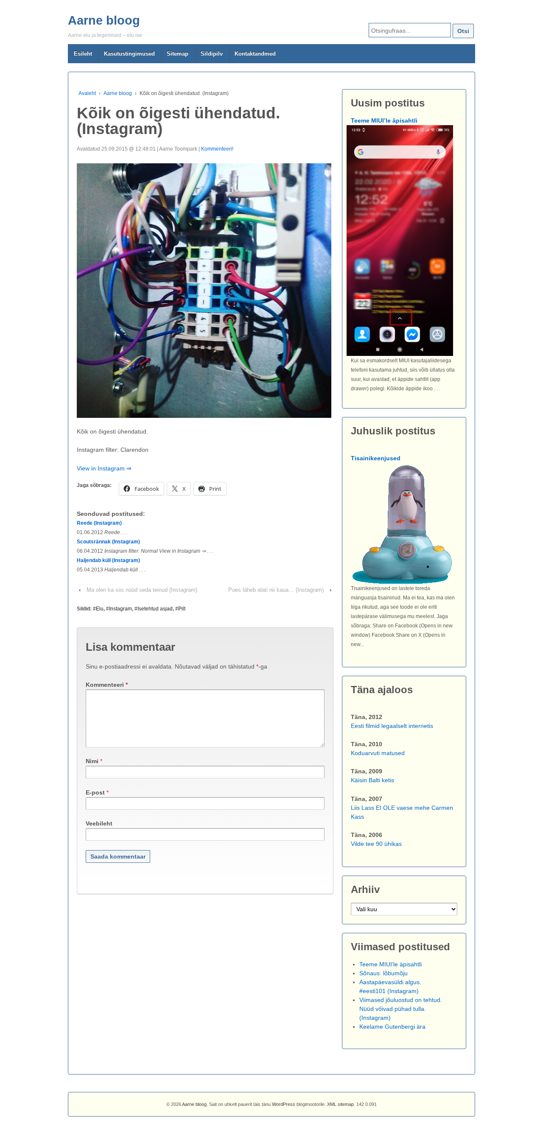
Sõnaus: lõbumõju (383, 973)
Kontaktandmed (255, 53)
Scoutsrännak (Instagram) (108, 542)
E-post (95, 792)
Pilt (181, 609)
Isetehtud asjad (155, 609)
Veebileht (99, 823)
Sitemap (177, 53)
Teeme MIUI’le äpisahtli (384, 120)
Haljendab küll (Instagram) (108, 560)
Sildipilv (212, 53)
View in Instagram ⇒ (104, 468)
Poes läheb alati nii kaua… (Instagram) (276, 590)
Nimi (92, 761)
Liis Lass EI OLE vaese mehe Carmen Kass (402, 812)
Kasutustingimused (129, 53)
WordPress (283, 1104)
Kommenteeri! (217, 149)
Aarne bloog (104, 20)
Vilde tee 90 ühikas (376, 843)
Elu (100, 609)
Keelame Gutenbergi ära (392, 1026)
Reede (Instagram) (99, 523)
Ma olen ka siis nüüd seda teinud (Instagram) (142, 590)
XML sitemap (340, 1104)
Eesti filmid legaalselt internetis (392, 725)
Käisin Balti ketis (372, 780)
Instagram (120, 609)
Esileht (83, 53)
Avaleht (87, 93)
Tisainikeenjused (375, 458)
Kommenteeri (107, 684)
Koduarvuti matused (378, 753)
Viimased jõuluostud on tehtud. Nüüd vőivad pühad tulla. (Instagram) (400, 1008)
